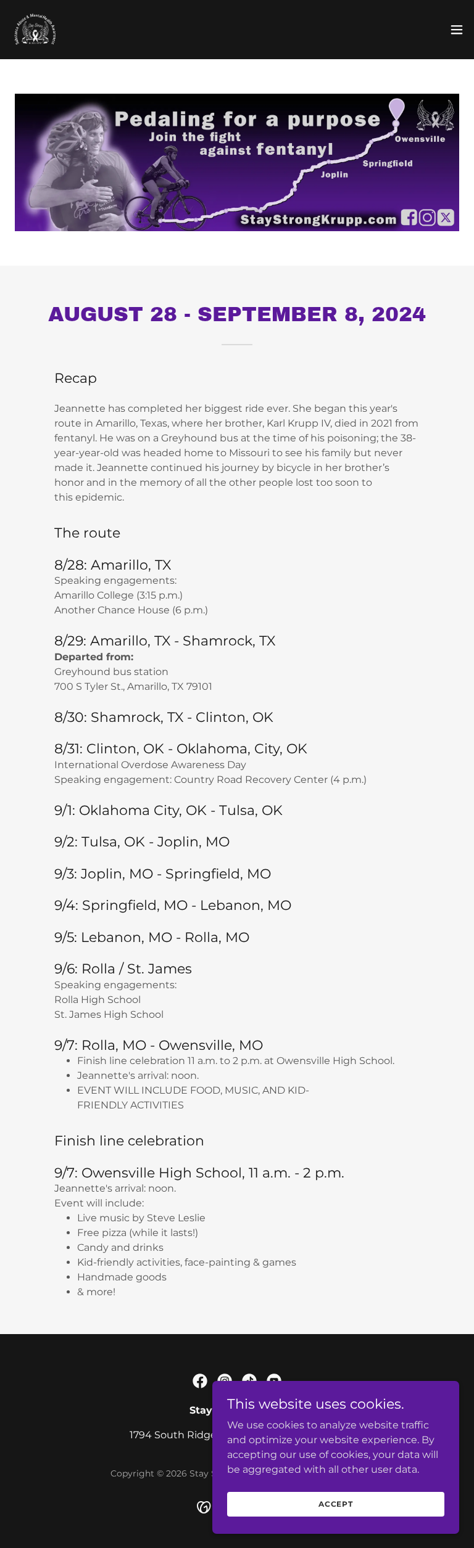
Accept (335, 1504)
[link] (34, 29)
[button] (456, 29)
